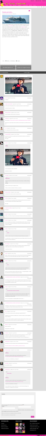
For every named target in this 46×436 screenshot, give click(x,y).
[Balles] (23, 432)
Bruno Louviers (35, 425)
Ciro (6, 128)
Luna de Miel (10, 25)
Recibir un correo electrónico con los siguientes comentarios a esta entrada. (11, 413)
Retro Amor (14, 5)
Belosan (6, 324)
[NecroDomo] (20, 432)
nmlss (6, 253)
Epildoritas (30, 5)
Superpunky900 (8, 134)
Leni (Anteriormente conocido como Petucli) (12, 277)
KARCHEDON (7, 341)
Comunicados (10, 13)
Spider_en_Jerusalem (8, 104)
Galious (6, 13)
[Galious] (23, 425)
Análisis (11, 5)
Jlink (6, 311)
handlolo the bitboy (8, 207)
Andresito (6, 76)
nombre (3, 406)
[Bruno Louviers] (17, 429)
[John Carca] (23, 429)
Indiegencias (19, 5)
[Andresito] (17, 425)
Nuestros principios (4, 426)
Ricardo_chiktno (8, 192)
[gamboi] (20, 429)
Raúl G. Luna (37, 426)
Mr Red (6, 198)
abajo (29, 72)
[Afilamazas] (17, 432)
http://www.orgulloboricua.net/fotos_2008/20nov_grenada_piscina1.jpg (14, 345)
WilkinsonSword (8, 112)
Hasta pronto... (7, 12)
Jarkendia (6, 363)
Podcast (34, 5)
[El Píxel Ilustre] (16, 3)
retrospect (7, 175)
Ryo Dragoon (7, 243)
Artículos (7, 5)
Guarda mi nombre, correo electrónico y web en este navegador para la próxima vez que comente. (18, 410)
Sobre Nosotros (4, 425)
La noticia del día (25, 5)
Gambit (6, 214)
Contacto (2, 423)
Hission (6, 142)
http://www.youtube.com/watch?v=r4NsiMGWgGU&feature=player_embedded (20, 120)
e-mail (23, 404)
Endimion (6, 332)
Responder (29, 76)
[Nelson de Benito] (20, 425)
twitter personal (23, 26)
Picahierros (7, 118)
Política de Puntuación (5, 428)
